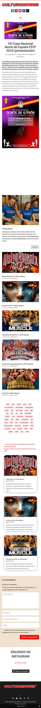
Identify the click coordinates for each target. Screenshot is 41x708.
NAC (12, 419)
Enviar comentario (29, 637)
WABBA (11, 431)
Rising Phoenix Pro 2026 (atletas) (13, 276)
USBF (31, 428)
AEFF (13, 404)
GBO (32, 410)
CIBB (30, 404)
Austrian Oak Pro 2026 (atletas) (13, 306)
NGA (32, 419)
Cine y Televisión (9, 407)
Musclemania (28, 416)
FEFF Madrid (19, 410)
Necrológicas (24, 419)
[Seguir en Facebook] (23, 10)
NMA (6, 422)
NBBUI (17, 419)
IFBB (21, 413)
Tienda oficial (7, 228)
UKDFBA (19, 428)
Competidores (19, 407)
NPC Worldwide (24, 422)
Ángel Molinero (12, 54)
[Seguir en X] (27, 10)
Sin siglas (25, 425)
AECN (7, 404)
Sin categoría (30, 54)
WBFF (16, 431)
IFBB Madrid (28, 413)
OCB (32, 422)
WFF (22, 431)
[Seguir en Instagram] (20, 10)
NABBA (6, 419)
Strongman (8, 428)
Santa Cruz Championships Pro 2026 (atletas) (17, 364)
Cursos (6, 410)
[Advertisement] (20, 171)
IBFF (12, 413)
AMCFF (19, 404)
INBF (13, 416)
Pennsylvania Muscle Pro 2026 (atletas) (15, 335)
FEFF (26, 79)
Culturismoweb (29, 407)
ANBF (24, 404)
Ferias (26, 410)
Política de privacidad (29, 702)
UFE (14, 428)
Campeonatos (13, 278)
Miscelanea (20, 416)
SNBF (31, 425)
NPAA (11, 422)
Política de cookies (20, 704)
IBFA (7, 413)
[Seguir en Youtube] (16, 10)
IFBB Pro (7, 416)
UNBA (25, 428)
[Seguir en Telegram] (12, 10)
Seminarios (18, 425)
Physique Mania (8, 425)
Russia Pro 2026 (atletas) (10, 393)
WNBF (27, 431)
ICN (17, 413)
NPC (16, 422)
